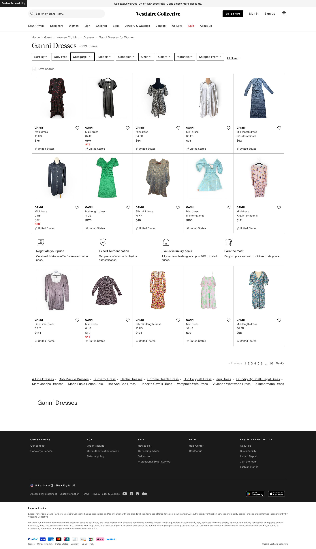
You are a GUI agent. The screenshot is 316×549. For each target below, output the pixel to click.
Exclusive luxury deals (177, 251)
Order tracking (95, 446)
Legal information (69, 494)
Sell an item (233, 14)
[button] (284, 13)
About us (245, 446)
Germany (75, 544)
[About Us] (214, 25)
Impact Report (248, 456)
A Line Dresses (43, 379)
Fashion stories (249, 467)
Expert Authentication (114, 251)
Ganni (48, 37)
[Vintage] (168, 25)
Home (36, 37)
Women (74, 26)
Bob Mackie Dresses (74, 379)
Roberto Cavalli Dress (156, 384)
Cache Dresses (131, 379)
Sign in (254, 14)
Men (87, 26)
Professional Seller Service (154, 462)
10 (271, 363)
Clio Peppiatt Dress (198, 379)
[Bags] (122, 25)
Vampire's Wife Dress (192, 384)
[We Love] (185, 25)
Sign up (269, 14)
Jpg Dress (223, 379)
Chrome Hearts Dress (162, 379)
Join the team (248, 462)
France (31, 544)
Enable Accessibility (13, 3)
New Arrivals (36, 26)
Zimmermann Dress (269, 384)
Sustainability (248, 451)
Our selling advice (148, 451)
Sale (191, 26)
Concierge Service (41, 451)
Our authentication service (103, 451)
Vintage (160, 26)
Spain (84, 544)
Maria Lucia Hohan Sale (85, 384)
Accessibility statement (43, 494)
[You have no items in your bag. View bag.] (284, 13)
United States (61, 544)
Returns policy (95, 456)
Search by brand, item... (50, 14)
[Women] (81, 25)
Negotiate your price (50, 251)
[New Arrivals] (47, 25)
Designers (56, 26)
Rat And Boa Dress (122, 384)
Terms (85, 494)
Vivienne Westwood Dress (232, 384)
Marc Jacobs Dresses (47, 384)
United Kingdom (45, 544)
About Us (206, 26)
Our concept (37, 446)
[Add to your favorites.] (77, 128)
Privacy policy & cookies (106, 494)
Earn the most (234, 251)
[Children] (109, 25)
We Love (177, 26)
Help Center (196, 446)
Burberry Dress (104, 379)
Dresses (89, 37)
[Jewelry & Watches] (152, 25)
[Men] (93, 25)
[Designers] (66, 25)
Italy (92, 544)
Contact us (195, 451)
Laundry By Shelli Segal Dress (258, 379)
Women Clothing (68, 37)
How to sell (144, 446)
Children (101, 26)
